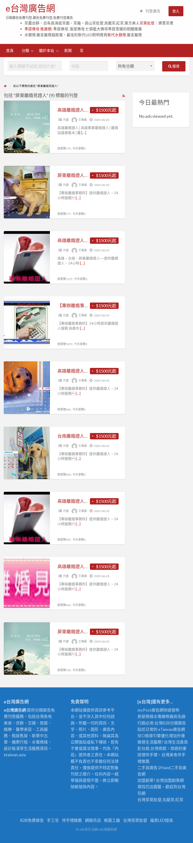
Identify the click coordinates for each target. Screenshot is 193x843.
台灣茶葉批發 (149, 799)
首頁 (10, 50)
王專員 (82, 120)
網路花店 (93, 820)
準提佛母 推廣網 (38, 29)
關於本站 (46, 50)
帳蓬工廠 (112, 820)
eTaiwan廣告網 (171, 729)
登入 (175, 11)
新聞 (68, 50)
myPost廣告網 (150, 710)
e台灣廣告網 (30, 8)
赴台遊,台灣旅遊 (151, 748)
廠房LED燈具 (161, 820)
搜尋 (175, 66)
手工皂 (53, 820)
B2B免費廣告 (32, 820)
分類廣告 (178, 723)
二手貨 (176, 767)
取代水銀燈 (116, 35)
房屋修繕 (145, 716)
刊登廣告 (153, 11)
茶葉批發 (147, 23)
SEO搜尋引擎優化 (153, 735)
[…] (83, 132)
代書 (66, 120)
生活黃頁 (180, 742)
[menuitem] (150, 11)
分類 (25, 50)
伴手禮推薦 (72, 820)
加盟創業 (172, 780)
